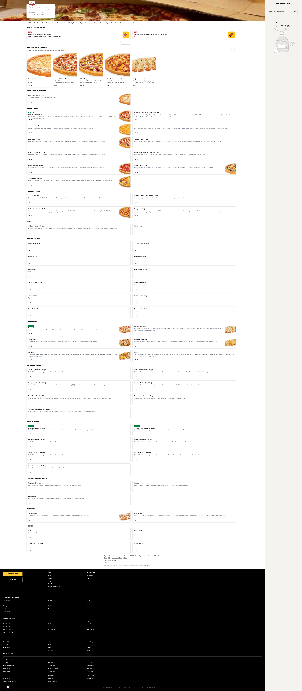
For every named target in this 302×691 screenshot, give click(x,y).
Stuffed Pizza (51, 629)
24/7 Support (90, 575)
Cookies (50, 644)
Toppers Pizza (112, 560)
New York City (6, 600)
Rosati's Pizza (6, 662)
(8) (43, 13)
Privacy (126, 687)
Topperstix (83, 23)
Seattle (5, 608)
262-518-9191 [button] (32, 13)
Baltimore (89, 603)
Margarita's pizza (52, 681)
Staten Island (6, 603)
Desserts (128, 23)
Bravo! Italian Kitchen (8, 665)
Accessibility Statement (135, 687)
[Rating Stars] (39, 12)
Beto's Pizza (51, 678)
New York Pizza (7, 621)
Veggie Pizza (90, 621)
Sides (64, 23)
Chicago (5, 606)
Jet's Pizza (89, 668)
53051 (125, 558)
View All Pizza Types (8, 632)
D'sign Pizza (90, 671)
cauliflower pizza (121, 565)
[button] (79, 35)
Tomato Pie (51, 626)
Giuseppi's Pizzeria (53, 668)
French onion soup (91, 644)
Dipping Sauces (73, 23)
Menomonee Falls (117, 558)
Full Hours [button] (46, 14)
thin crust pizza (130, 565)
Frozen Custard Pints (117, 23)
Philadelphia (51, 603)
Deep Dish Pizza (7, 624)
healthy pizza (139, 565)
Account (89, 581)
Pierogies (89, 647)
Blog (49, 581)
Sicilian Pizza (51, 621)
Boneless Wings (93, 23)
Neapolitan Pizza (7, 626)
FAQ (88, 578)
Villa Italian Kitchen (53, 662)
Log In (13, 579)
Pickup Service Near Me (54, 586)
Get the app (12, 574)
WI (109, 558)
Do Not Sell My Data (108, 687)
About (49, 575)
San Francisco (52, 608)
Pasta (49, 647)
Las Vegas (50, 606)
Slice (105, 558)
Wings (88, 650)
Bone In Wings (104, 23)
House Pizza (45, 23)
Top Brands (51, 589)
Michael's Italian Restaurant (10, 681)
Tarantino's (6, 674)
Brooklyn (50, 600)
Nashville (89, 606)
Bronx (88, 600)
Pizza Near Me (51, 584)
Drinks (135, 23)
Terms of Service (119, 687)
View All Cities (6, 611)
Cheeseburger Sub (91, 642)
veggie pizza (146, 565)
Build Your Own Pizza (34, 23)
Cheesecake (51, 642)
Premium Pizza (56, 23)
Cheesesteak (6, 644)
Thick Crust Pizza (91, 629)
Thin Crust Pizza (7, 629)
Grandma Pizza (90, 626)
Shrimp (5, 650)
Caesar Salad (6, 642)
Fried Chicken (6, 647)
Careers (50, 578)
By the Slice (51, 624)
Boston (88, 608)
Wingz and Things (91, 678)
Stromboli (50, 650)
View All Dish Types (8, 653)
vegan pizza (112, 565)
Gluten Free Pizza (91, 624)
